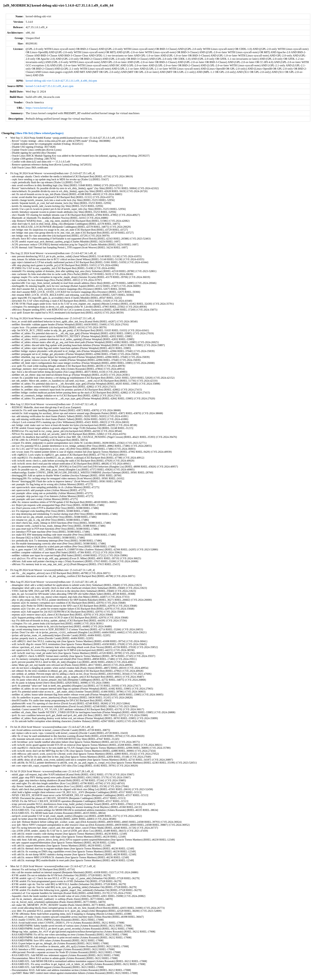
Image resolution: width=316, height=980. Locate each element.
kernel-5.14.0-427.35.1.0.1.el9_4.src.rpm (49, 86)
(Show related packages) (49, 133)
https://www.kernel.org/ (39, 107)
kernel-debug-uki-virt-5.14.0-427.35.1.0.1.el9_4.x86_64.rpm (61, 80)
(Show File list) (24, 133)
